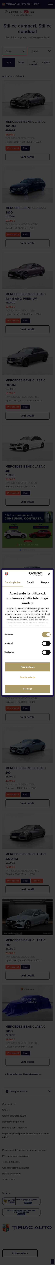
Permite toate (27, 667)
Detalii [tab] (30, 582)
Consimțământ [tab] (12, 582)
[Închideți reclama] (49, 574)
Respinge (27, 689)
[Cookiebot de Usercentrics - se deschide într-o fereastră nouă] (31, 574)
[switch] (46, 643)
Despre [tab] (45, 582)
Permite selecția (27, 677)
